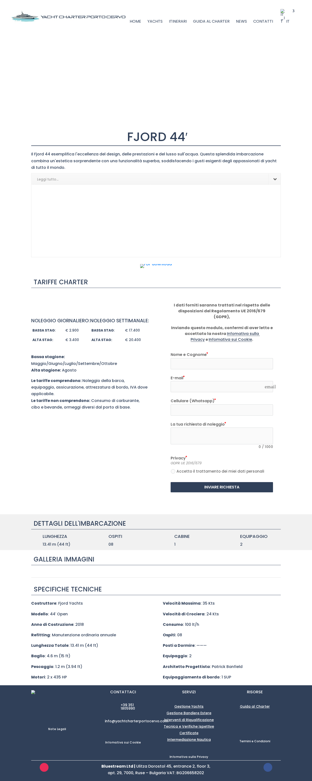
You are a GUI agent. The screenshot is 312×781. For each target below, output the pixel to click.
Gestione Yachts (189, 706)
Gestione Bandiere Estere (188, 713)
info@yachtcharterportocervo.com (136, 721)
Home (135, 22)
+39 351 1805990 (128, 707)
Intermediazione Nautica (189, 739)
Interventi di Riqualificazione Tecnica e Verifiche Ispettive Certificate (189, 726)
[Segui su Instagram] (44, 767)
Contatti (263, 22)
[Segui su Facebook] (267, 767)
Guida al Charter (211, 22)
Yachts (155, 22)
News (241, 22)
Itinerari (178, 22)
